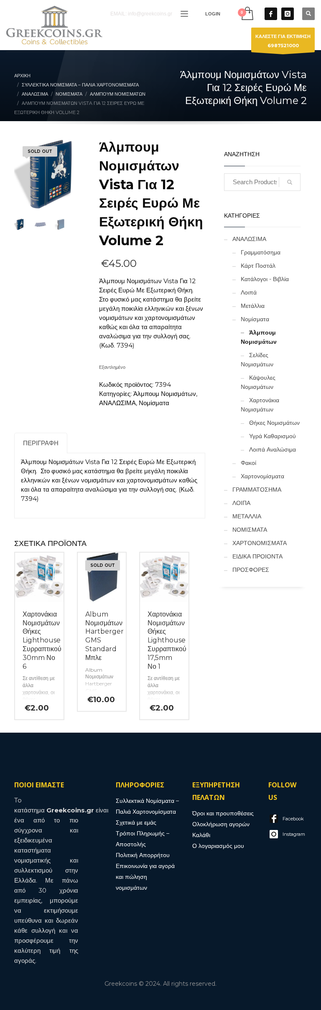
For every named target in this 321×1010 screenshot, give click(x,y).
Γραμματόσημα (260, 252)
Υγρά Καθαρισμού (272, 436)
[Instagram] (287, 14)
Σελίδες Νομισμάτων (257, 359)
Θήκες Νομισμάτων (274, 422)
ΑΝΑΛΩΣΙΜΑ (117, 403)
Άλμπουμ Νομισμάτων (164, 394)
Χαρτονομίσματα (262, 476)
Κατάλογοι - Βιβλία (265, 279)
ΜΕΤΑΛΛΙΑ (246, 516)
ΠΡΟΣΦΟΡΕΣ (250, 570)
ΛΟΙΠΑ (241, 503)
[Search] (290, 182)
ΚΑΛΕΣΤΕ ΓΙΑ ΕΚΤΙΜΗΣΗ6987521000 (283, 40)
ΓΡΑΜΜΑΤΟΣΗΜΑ (256, 489)
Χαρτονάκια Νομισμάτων (260, 404)
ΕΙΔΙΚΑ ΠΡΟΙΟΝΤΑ (257, 556)
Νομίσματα (154, 403)
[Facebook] (271, 14)
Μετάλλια (253, 306)
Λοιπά (249, 292)
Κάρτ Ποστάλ (258, 265)
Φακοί (248, 463)
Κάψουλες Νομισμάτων (258, 382)
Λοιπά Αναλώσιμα (272, 449)
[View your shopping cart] (246, 13)
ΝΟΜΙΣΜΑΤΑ (249, 529)
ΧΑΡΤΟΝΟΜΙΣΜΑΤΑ (259, 543)
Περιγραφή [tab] (41, 443)
